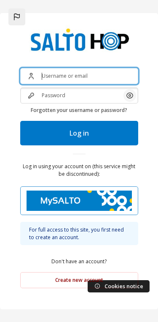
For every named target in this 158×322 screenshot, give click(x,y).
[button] (16, 16)
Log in (79, 133)
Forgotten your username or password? (79, 110)
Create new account (79, 280)
